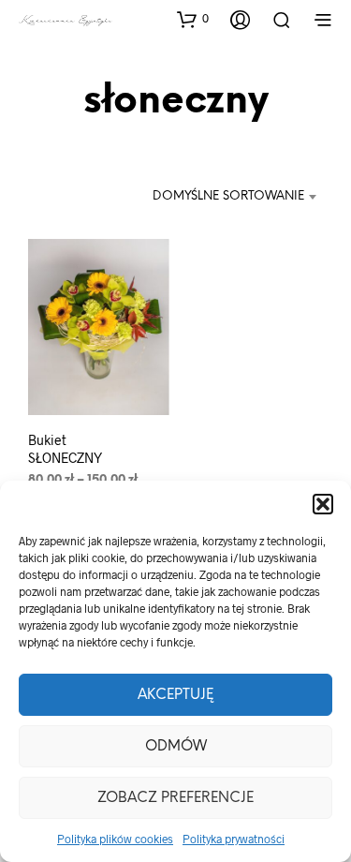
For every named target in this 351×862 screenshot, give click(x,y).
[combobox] (235, 197)
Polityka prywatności (234, 838)
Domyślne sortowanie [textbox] (228, 196)
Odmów (176, 746)
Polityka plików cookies (115, 838)
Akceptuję (175, 695)
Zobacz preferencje (175, 798)
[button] (323, 504)
